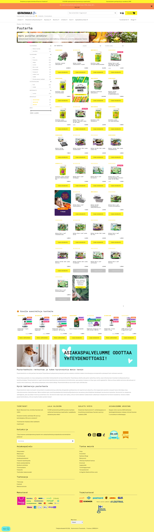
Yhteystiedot (20, 451)
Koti (23, 24)
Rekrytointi (82, 458)
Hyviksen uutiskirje (22, 465)
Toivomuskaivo (48, 16)
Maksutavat (20, 454)
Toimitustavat (21, 456)
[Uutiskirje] (73, 441)
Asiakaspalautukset (22, 458)
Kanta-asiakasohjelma (23, 463)
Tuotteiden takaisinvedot (24, 472)
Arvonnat (82, 463)
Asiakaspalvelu (20, 16)
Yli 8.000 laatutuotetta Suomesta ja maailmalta (76, 1)
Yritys (81, 451)
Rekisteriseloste (22, 486)
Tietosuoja (20, 482)
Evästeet (19, 484)
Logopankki (82, 465)
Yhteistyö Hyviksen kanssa (87, 460)
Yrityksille (40, 16)
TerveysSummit (84, 470)
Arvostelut (82, 454)
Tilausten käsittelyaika (23, 460)
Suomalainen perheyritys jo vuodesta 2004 (118, 1)
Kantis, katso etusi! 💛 (31, 16)
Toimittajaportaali (84, 467)
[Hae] (115, 13)
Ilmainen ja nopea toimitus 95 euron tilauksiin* (34, 1)
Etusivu (19, 24)
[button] (131, 13)
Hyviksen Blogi (83, 456)
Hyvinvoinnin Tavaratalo (78, 528)
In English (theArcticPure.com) (88, 472)
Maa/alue (74, 519)
